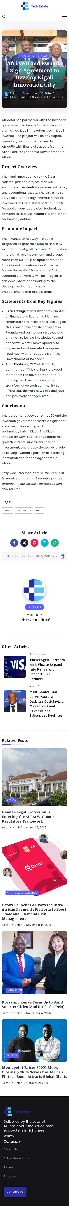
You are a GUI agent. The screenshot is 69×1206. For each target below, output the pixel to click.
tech (39, 510)
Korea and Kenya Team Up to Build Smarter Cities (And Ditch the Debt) (33, 1004)
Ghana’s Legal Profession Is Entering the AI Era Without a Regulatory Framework (28, 816)
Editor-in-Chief (20, 93)
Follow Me (34, 606)
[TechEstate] (17, 1111)
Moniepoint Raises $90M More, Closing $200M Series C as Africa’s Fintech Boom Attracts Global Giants (34, 1072)
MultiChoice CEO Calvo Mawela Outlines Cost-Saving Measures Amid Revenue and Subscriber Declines (46, 703)
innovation (24, 510)
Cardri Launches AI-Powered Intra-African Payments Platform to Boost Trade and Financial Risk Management (34, 912)
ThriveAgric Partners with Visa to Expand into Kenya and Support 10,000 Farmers (47, 669)
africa (7, 510)
